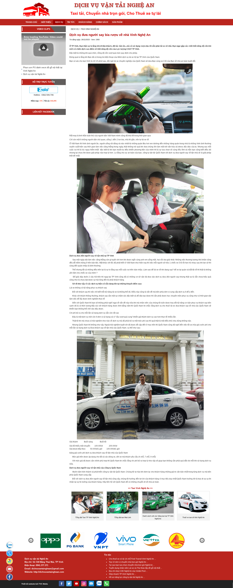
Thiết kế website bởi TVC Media (34, 584)
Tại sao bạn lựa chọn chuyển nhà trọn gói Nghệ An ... (132, 565)
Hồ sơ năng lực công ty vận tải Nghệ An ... (127, 577)
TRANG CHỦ (31, 22)
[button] (43, 47)
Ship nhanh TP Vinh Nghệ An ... (122, 574)
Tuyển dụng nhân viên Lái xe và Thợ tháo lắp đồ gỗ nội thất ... (135, 568)
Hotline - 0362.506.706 (44, 95)
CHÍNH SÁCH (102, 22)
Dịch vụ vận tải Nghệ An (34, 74)
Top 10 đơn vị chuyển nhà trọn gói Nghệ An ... (128, 562)
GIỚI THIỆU (46, 22)
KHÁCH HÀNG (85, 22)
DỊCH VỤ (59, 22)
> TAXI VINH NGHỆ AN (89, 29)
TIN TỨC (71, 22)
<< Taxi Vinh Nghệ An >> (140, 488)
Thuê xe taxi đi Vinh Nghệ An (193, 517)
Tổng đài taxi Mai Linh (122, 517)
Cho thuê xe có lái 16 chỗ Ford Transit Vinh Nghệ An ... (132, 559)
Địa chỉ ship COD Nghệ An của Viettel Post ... (128, 571)
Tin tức (107, 555)
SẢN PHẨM (117, 22)
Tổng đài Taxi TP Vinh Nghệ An (87, 517)
